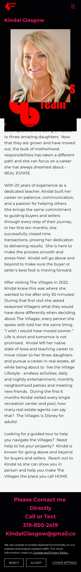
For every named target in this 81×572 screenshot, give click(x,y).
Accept (36, 562)
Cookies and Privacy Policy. (50, 552)
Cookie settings (64, 562)
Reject (14, 562)
